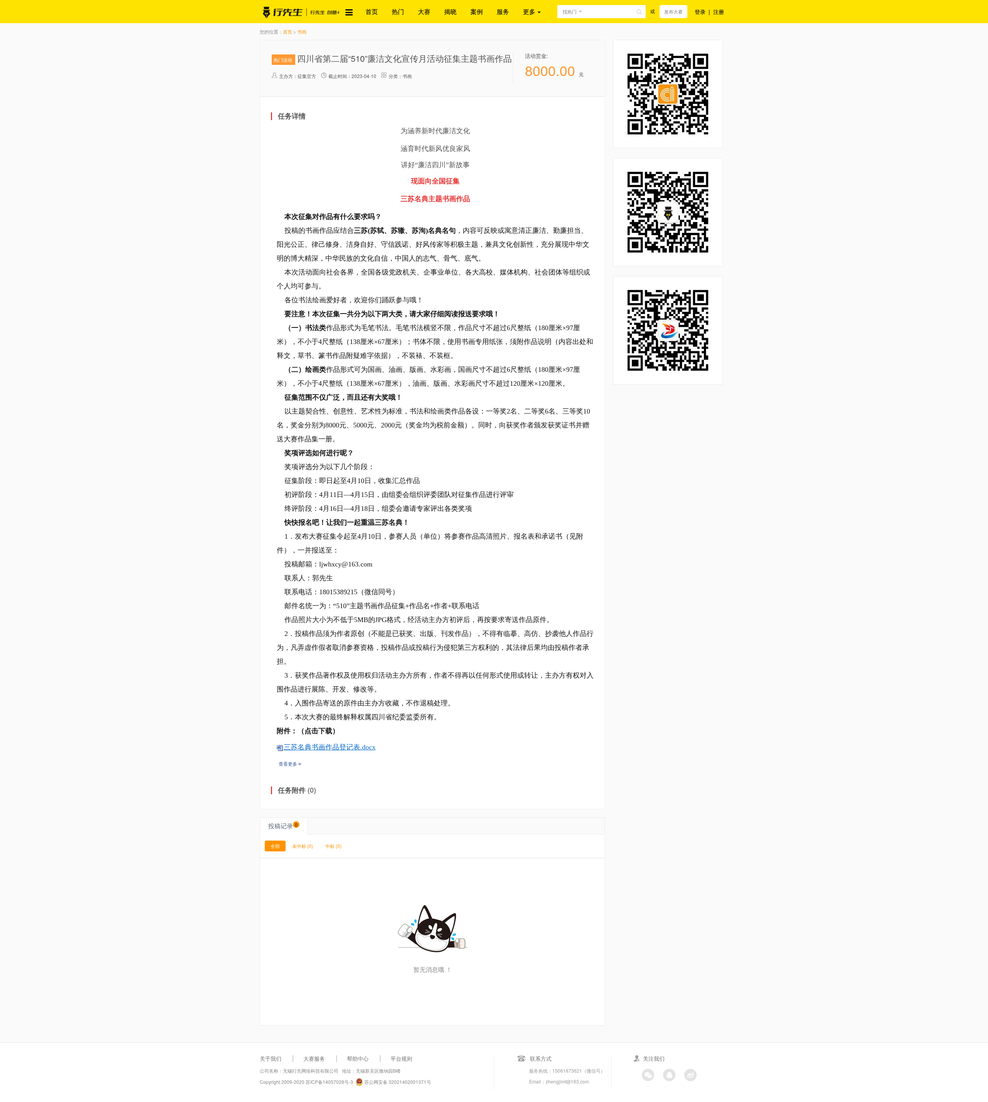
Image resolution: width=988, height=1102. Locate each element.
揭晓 (450, 11)
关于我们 (270, 1058)
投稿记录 (283, 825)
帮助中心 (358, 1058)
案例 (476, 11)
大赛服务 (314, 1058)
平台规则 (401, 1058)
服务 (503, 11)
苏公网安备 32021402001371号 (397, 1081)
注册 (718, 11)
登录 (700, 11)
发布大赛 (673, 11)
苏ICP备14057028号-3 (329, 1081)
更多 (530, 11)
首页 (371, 11)
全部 (275, 846)
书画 (301, 31)
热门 (398, 11)
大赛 (424, 11)
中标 (333, 846)
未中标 (302, 846)
